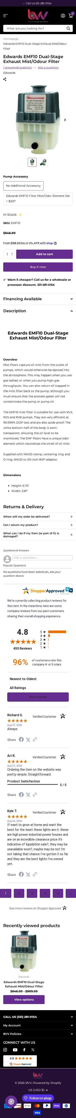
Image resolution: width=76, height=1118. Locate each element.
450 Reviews (25, 648)
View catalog (5, 15)
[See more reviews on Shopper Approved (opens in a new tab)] (35, 739)
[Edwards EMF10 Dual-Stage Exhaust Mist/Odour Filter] (24, 951)
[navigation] (32, 162)
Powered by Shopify (47, 1083)
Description (14, 311)
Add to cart (44, 254)
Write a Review (38, 697)
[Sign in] (63, 16)
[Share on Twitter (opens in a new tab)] (28, 739)
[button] (13, 251)
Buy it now (38, 267)
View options (24, 999)
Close (38, 1017)
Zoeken (68, 28)
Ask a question (48, 67)
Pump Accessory (15, 176)
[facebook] (24, 1049)
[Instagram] (5, 1050)
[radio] (54, 631)
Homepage (10, 38)
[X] (32, 1049)
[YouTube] (15, 1049)
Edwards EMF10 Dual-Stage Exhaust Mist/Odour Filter (24, 984)
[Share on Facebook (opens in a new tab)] (21, 740)
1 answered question (17, 67)
